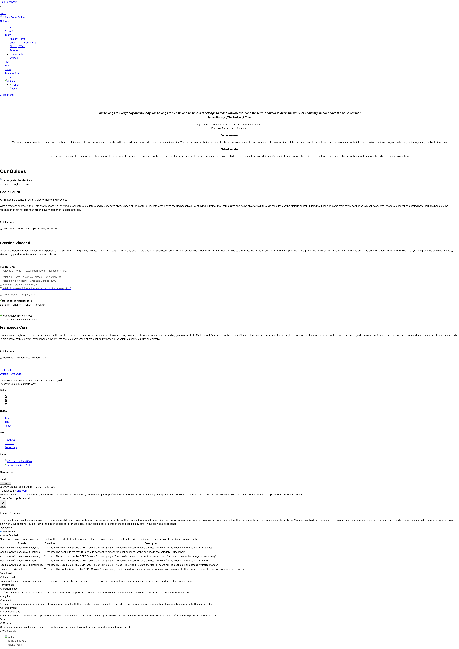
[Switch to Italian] (14, 88)
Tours (8, 35)
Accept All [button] (24, 498)
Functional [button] (6, 573)
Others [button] (4, 619)
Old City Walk (17, 46)
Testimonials (12, 73)
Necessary (9, 531)
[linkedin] (6, 404)
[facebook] (6, 396)
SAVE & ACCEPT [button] (9, 630)
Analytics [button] (5, 596)
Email (3, 479)
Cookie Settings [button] (9, 498)
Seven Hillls (16, 54)
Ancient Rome (17, 38)
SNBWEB (22, 490)
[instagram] (6, 400)
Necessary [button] (6, 527)
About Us (10, 31)
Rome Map (11, 447)
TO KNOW (26, 461)
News (8, 69)
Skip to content (8, 1)
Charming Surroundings (23, 42)
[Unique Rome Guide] (12, 17)
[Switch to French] (14, 84)
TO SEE (26, 465)
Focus (8, 425)
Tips (7, 65)
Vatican (14, 57)
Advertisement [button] (8, 607)
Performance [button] (7, 584)
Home (8, 27)
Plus (7, 61)
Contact (9, 77)
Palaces (14, 50)
